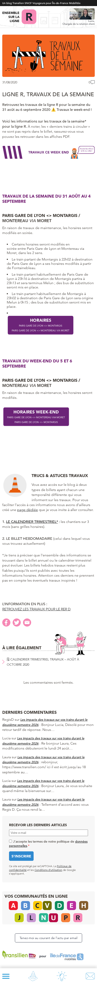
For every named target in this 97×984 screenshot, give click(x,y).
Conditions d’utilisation (48, 870)
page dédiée (27, 510)
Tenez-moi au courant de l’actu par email (48, 938)
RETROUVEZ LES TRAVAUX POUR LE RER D (36, 609)
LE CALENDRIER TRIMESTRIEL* (32, 522)
